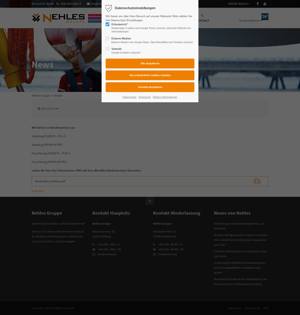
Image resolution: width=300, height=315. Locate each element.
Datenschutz (130, 97)
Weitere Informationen (165, 97)
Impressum (145, 97)
